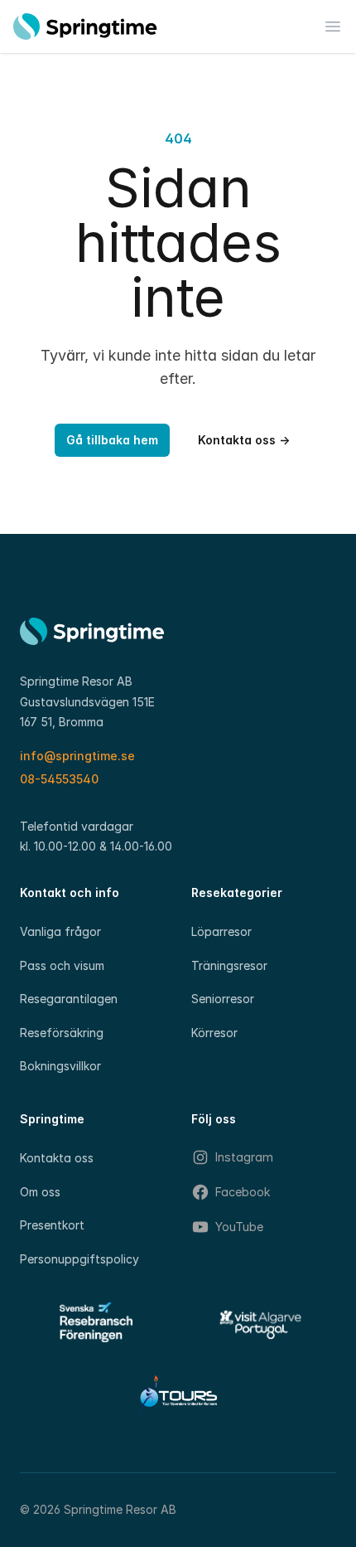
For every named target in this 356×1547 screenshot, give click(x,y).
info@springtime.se (77, 756)
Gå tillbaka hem (112, 440)
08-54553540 (59, 779)
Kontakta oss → (244, 440)
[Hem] (85, 26)
